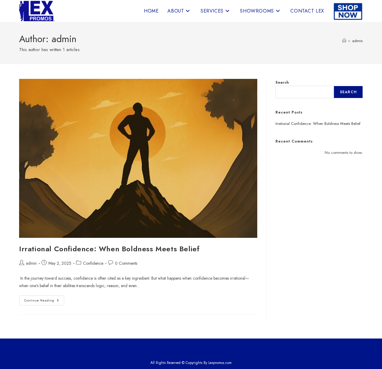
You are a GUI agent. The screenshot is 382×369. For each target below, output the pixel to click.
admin (357, 41)
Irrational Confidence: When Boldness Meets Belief (109, 249)
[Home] (344, 41)
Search (282, 82)
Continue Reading (44, 301)
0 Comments (126, 263)
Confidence (93, 263)
